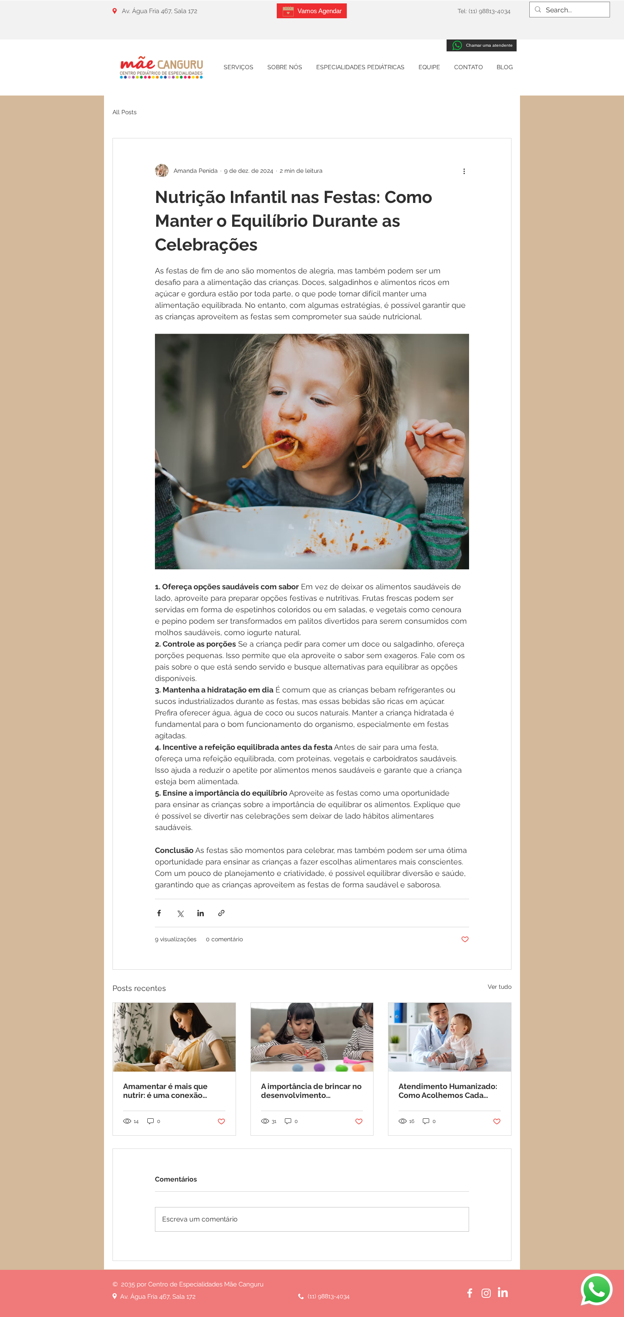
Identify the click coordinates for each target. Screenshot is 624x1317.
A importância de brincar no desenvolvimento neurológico (311, 1091)
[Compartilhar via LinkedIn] (201, 913)
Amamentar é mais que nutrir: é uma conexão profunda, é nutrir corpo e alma (169, 1091)
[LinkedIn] (503, 1293)
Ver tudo (500, 986)
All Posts (124, 112)
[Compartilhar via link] (221, 913)
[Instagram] (486, 1293)
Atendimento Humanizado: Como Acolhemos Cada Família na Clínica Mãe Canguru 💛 (448, 1091)
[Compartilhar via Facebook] (159, 913)
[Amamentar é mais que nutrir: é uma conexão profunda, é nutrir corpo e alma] (174, 1037)
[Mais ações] (464, 171)
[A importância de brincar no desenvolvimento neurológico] (312, 1037)
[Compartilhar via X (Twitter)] (180, 913)
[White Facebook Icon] (470, 1293)
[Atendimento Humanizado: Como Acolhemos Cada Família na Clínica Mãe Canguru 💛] (449, 1037)
